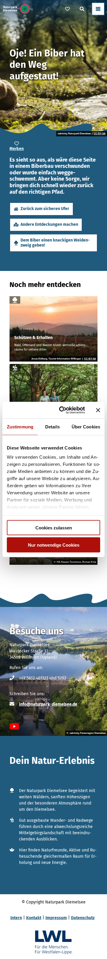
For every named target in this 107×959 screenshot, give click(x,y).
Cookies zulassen (53, 527)
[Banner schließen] (98, 410)
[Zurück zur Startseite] (16, 9)
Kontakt (33, 917)
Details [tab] (52, 426)
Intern (16, 917)
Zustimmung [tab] (20, 426)
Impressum (56, 917)
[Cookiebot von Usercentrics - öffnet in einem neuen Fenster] (62, 410)
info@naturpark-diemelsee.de (48, 704)
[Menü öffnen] (98, 8)
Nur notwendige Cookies (53, 545)
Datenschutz (83, 917)
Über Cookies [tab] (86, 426)
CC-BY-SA (100, 134)
